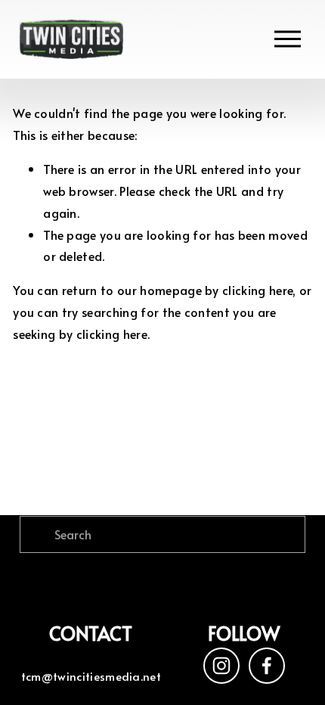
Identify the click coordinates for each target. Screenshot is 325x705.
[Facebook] (267, 666)
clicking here (257, 290)
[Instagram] (221, 666)
